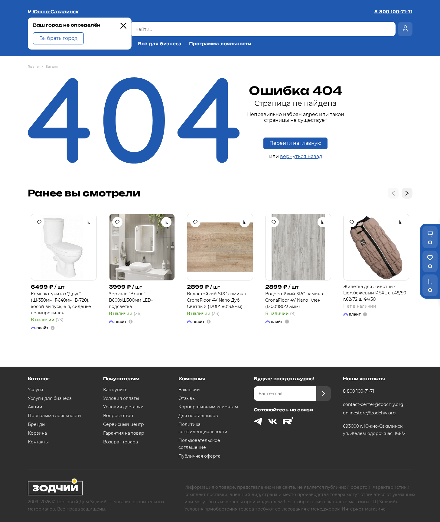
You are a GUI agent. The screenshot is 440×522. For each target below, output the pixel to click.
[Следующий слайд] (407, 193)
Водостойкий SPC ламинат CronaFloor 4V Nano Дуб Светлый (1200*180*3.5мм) (217, 300)
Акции (35, 407)
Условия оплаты (121, 398)
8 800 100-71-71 (358, 391)
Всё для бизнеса (159, 44)
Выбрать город (58, 38)
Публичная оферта (199, 456)
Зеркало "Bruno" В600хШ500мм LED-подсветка (131, 300)
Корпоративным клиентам (208, 407)
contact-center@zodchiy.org (373, 404)
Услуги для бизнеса (50, 398)
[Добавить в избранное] (39, 222)
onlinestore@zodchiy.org (369, 413)
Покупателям (121, 378)
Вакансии (189, 389)
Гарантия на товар (123, 433)
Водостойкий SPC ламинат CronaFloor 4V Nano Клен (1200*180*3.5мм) (295, 300)
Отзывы (187, 398)
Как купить (115, 389)
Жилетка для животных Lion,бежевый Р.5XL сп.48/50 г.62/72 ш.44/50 (374, 293)
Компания (191, 378)
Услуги (35, 389)
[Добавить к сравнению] (88, 222)
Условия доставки (123, 407)
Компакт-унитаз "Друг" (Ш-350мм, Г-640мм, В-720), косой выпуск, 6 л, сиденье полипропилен (61, 303)
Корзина (37, 433)
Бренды (36, 424)
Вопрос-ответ (118, 415)
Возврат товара (120, 442)
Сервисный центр (123, 424)
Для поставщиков (198, 415)
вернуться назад (301, 156)
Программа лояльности (220, 44)
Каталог (39, 378)
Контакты (38, 442)
